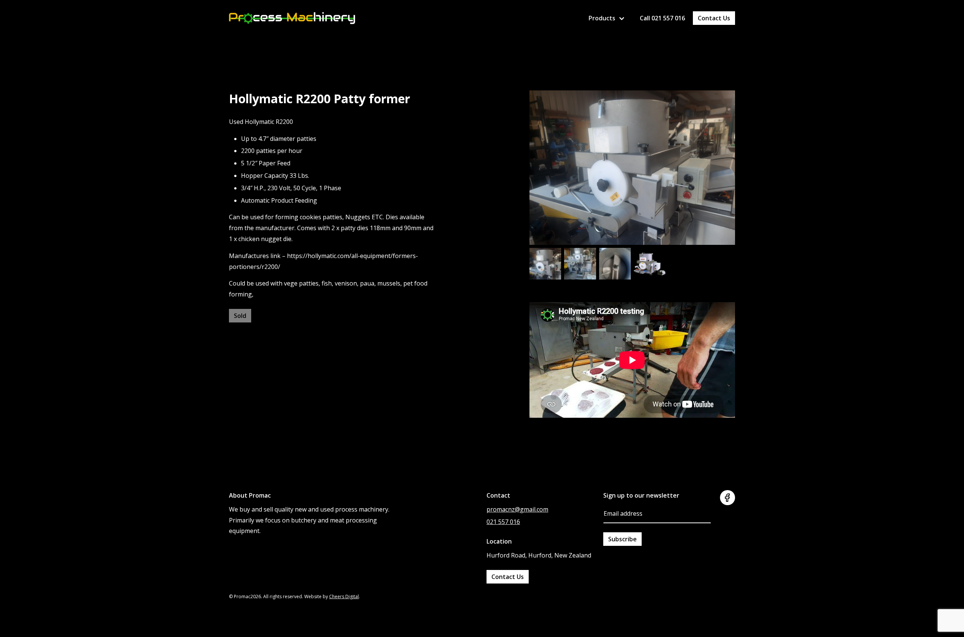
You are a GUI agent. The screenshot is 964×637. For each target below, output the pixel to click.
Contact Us (714, 18)
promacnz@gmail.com (517, 509)
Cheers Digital (344, 596)
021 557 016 (503, 522)
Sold (240, 316)
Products (602, 18)
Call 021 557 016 (662, 18)
